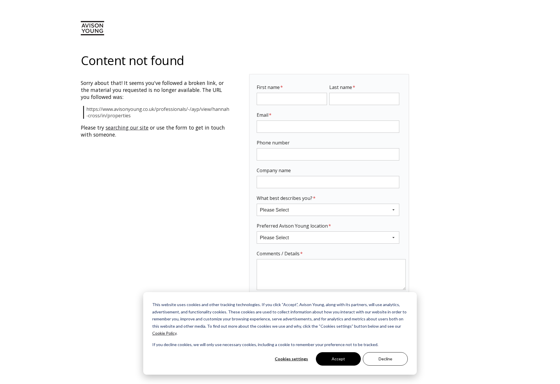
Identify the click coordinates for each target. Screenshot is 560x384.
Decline (385, 358)
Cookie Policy (164, 333)
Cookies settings (291, 358)
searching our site (127, 127)
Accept (338, 358)
